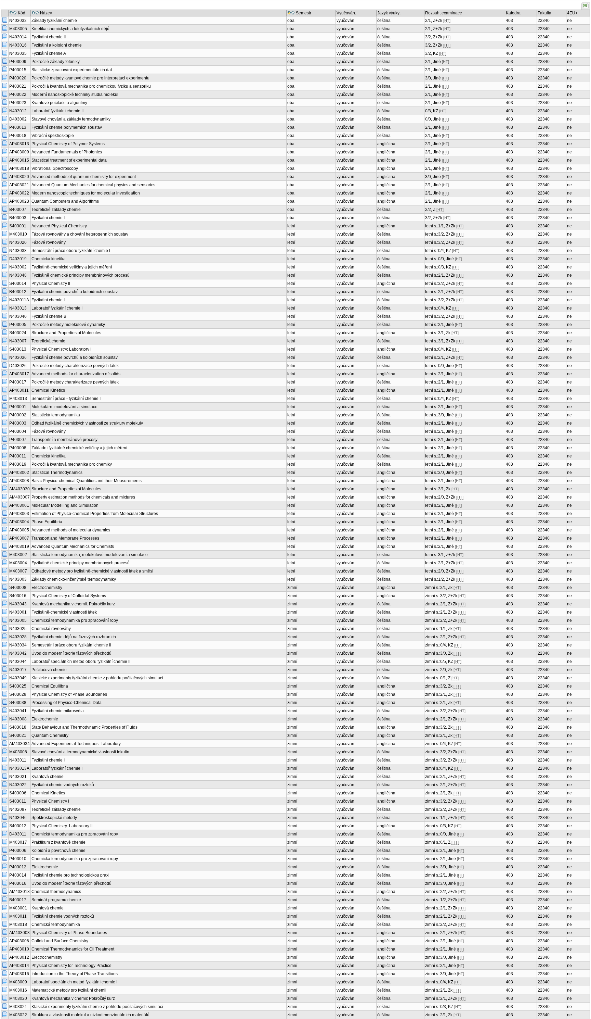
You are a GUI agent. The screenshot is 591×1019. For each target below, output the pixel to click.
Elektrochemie (44, 719)
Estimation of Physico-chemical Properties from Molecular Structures (94, 513)
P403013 (17, 127)
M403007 (18, 571)
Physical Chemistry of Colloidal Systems (68, 595)
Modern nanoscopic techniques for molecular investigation (85, 193)
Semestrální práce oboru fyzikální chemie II (71, 645)
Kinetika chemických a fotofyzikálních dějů (70, 28)
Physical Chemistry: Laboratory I (61, 349)
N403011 (17, 760)
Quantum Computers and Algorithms (65, 201)
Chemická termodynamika (55, 924)
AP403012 (19, 957)
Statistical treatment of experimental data (69, 160)
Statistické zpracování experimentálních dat (71, 69)
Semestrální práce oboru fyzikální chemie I (70, 250)
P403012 (17, 867)
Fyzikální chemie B (48, 316)
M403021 (18, 1006)
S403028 (17, 694)
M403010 (18, 234)
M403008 (18, 752)
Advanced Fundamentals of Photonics (66, 152)
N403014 (18, 37)
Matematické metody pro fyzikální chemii (68, 990)
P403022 (17, 94)
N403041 (18, 710)
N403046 (18, 817)
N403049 (18, 678)
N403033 (18, 250)
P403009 (17, 61)
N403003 (18, 579)
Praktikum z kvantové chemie (58, 842)
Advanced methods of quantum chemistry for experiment (83, 176)
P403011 (17, 456)
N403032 (18, 20)
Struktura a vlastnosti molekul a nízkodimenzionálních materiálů (90, 1014)
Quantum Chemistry (49, 735)
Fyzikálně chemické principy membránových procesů (80, 275)
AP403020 (19, 176)
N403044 (18, 661)
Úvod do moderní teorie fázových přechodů (71, 653)
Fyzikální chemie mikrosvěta (57, 710)
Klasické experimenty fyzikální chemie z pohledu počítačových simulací (97, 678)
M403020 (18, 998)
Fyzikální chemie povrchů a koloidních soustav (74, 291)
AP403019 (19, 546)
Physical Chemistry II (50, 283)
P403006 (17, 850)
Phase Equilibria (46, 521)
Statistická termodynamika (55, 415)
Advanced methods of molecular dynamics (70, 530)
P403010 (17, 858)
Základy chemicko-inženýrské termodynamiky (73, 579)
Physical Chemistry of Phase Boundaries (69, 694)
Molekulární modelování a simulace (64, 406)
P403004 (17, 431)
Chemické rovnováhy (51, 628)
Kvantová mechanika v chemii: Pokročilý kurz (73, 604)
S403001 (17, 226)
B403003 (17, 217)
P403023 (17, 102)
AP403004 (19, 521)
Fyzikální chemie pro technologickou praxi (70, 875)
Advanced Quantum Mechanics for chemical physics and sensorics (93, 185)
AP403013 (19, 143)
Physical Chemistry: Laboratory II (61, 825)
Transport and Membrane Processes (65, 538)
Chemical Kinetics (48, 390)
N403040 (18, 316)
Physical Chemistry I (50, 801)
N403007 (18, 341)
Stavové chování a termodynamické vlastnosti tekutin (80, 752)
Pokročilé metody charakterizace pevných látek (75, 365)
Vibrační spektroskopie (52, 135)
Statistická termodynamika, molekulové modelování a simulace (89, 554)
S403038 (17, 702)
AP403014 (19, 965)
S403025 (17, 686)
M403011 (18, 916)
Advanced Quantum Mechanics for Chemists (72, 546)
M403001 (18, 908)
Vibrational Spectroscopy (54, 168)
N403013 (18, 308)
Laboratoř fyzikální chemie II (57, 111)
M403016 (18, 990)
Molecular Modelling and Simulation (64, 505)
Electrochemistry (46, 587)
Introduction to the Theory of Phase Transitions (74, 973)
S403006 (17, 793)
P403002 (17, 415)
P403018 (17, 135)
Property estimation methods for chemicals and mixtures (83, 497)
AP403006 (19, 941)
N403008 (18, 719)
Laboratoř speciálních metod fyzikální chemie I (74, 982)
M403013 (18, 398)
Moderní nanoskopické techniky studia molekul (74, 94)
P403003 (17, 423)
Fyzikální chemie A (48, 53)
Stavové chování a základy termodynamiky (70, 119)
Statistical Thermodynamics (56, 472)
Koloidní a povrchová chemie (58, 850)
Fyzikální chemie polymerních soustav (66, 127)
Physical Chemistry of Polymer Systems (68, 143)
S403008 (17, 587)
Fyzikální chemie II (48, 37)
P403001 (17, 406)
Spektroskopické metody (54, 817)
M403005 (18, 28)
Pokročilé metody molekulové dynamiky (68, 324)
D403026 (18, 365)
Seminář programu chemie (56, 899)
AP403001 (19, 505)
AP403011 (19, 390)
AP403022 (19, 193)
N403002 (18, 267)
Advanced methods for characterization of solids (75, 374)
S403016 (17, 595)
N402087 (18, 809)
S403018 (17, 727)
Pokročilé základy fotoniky (55, 61)
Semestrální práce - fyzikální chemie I (66, 398)
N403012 (18, 111)
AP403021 (19, 185)
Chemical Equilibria (49, 686)
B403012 (17, 291)
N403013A (19, 768)
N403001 (18, 612)
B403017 (17, 899)
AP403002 (19, 472)
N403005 (18, 620)
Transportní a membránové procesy (64, 439)
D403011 (17, 834)
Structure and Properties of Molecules (66, 332)
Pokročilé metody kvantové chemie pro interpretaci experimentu (90, 78)
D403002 (18, 119)
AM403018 (19, 891)
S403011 (17, 801)
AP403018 (19, 168)
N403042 (18, 653)
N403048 (18, 275)
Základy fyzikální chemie (54, 20)
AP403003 (19, 513)
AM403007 (19, 497)
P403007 (17, 439)
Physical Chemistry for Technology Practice (71, 965)
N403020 (18, 242)
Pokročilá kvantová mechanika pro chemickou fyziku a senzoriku (91, 86)
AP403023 (19, 201)
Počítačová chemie (49, 669)
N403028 (18, 636)
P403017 (17, 382)
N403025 (18, 628)
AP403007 (19, 538)
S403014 (17, 283)
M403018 (18, 924)
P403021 (17, 86)
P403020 (17, 78)
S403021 (17, 735)
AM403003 (19, 932)
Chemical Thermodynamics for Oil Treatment (72, 949)
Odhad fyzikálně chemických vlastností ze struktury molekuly (87, 423)
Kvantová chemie (47, 776)
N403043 (18, 604)
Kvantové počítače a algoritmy (59, 102)
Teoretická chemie (48, 341)
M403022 (18, 1014)
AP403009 (19, 152)
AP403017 (19, 374)
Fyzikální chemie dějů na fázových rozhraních (73, 636)
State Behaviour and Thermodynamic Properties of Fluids (84, 727)
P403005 (17, 324)
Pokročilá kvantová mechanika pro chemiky (71, 464)
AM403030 (19, 489)
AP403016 (19, 973)
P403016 (17, 883)
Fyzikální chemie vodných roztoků (62, 784)
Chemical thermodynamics (56, 891)
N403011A (19, 300)
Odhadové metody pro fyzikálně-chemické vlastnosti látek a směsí (92, 571)
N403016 (18, 45)
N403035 (18, 53)
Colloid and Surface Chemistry (59, 941)
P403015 (17, 69)
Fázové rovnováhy (48, 242)
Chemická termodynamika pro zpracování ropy (74, 620)
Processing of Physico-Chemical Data (66, 702)
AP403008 (19, 480)
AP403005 (19, 530)
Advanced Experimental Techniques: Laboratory (76, 743)
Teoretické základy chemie (56, 209)
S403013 (17, 349)
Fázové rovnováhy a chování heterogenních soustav (79, 234)
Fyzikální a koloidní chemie (56, 45)
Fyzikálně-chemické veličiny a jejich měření (71, 267)
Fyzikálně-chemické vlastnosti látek (64, 612)
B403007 (17, 209)
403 (509, 20)
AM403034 (19, 743)
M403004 (18, 563)
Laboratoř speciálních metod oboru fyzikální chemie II (80, 661)
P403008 (17, 447)
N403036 (18, 357)
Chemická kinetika (48, 258)
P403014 (17, 875)
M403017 (18, 842)
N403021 (18, 776)
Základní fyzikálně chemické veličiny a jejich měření (79, 447)
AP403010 (19, 949)
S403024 (17, 332)
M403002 (18, 554)
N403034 (18, 645)
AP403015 (19, 160)
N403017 (18, 669)
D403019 (18, 258)
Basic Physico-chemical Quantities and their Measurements (86, 480)
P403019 (17, 464)
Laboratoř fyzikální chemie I (56, 308)
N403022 (18, 784)
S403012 (17, 825)
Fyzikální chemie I (48, 217)
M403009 (18, 982)
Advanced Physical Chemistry (59, 226)
